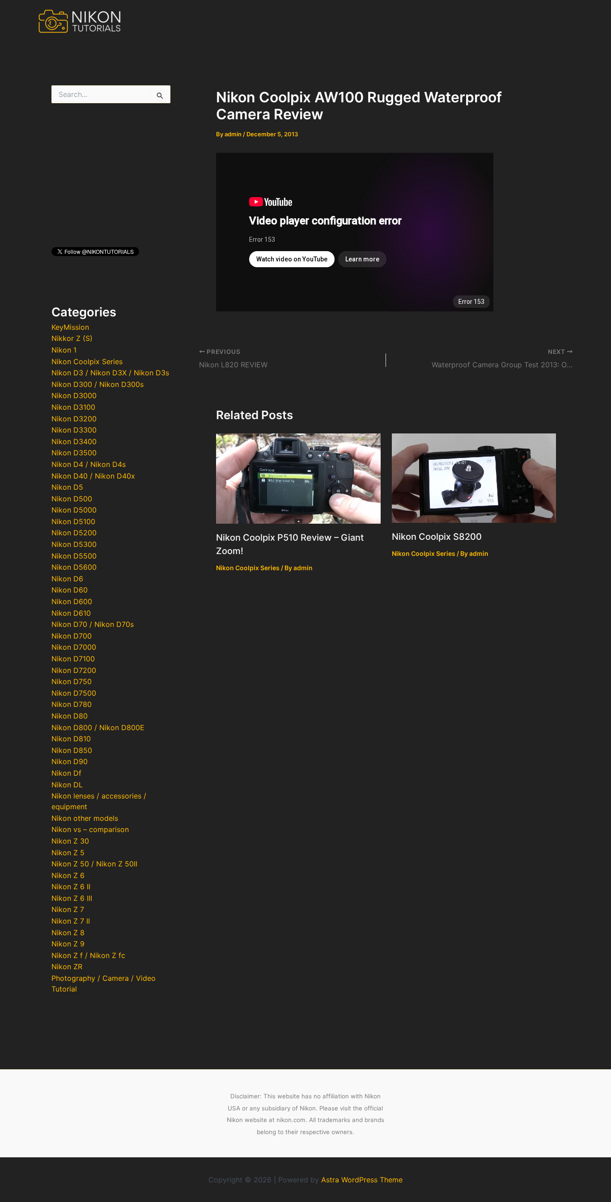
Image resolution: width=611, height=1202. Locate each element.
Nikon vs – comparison (90, 829)
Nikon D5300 (74, 544)
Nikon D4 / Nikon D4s (88, 464)
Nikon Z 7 (67, 909)
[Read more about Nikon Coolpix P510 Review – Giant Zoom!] (298, 477)
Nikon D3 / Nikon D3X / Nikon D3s (110, 372)
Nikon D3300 (74, 429)
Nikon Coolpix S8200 (437, 536)
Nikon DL (67, 784)
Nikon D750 (71, 681)
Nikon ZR (66, 966)
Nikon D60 (69, 589)
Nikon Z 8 (68, 932)
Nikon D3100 (73, 407)
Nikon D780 (71, 704)
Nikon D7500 (73, 693)
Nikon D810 (71, 738)
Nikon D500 (71, 498)
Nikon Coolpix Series (87, 361)
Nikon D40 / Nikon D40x (93, 475)
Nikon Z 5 (68, 852)
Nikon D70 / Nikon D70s (92, 624)
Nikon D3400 (74, 441)
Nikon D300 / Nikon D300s (97, 384)
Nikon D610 (71, 613)
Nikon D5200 (74, 532)
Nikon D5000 (74, 509)
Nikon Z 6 (68, 875)
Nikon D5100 (73, 521)
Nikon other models (84, 818)
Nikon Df (66, 773)
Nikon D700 (71, 635)
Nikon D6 (67, 578)
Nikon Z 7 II (70, 920)
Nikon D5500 (74, 555)
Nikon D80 (69, 715)
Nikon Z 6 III (71, 898)
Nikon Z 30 (70, 840)
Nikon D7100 (73, 658)
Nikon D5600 (74, 567)
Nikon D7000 (73, 647)
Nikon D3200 (74, 418)
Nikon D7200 (73, 670)
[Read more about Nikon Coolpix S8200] (474, 477)
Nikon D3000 (74, 395)
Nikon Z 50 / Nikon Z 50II (94, 863)
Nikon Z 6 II (70, 886)
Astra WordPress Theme (362, 1179)
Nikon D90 (69, 761)
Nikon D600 (71, 601)
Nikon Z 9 (68, 943)
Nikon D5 (67, 487)
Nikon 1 (63, 349)
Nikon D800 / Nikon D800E (97, 727)
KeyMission (70, 327)
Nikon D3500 (74, 452)
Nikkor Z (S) (72, 338)
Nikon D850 (71, 750)
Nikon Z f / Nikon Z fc (88, 955)
